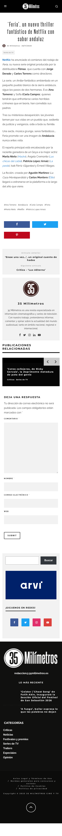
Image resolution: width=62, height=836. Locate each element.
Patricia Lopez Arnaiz (36, 209)
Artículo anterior (31, 253)
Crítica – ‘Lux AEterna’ (31, 269)
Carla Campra (37, 205)
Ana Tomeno (10, 205)
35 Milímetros (13, 46)
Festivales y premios (15, 739)
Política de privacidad (33, 789)
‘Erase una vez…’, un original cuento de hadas (31, 259)
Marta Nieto (10, 209)
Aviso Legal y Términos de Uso (32, 778)
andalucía (23, 205)
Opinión (8, 757)
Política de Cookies (33, 786)
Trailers (7, 748)
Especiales (9, 752)
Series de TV (9, 52)
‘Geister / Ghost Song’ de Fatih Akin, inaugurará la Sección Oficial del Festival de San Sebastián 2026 (39, 696)
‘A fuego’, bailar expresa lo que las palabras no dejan (39, 710)
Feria (48, 205)
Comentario (11, 419)
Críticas (7, 730)
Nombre (9, 478)
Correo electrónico (17, 495)
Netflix (21, 209)
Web (6, 511)
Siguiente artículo (31, 266)
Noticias (8, 734)
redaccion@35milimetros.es (31, 673)
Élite (51, 177)
